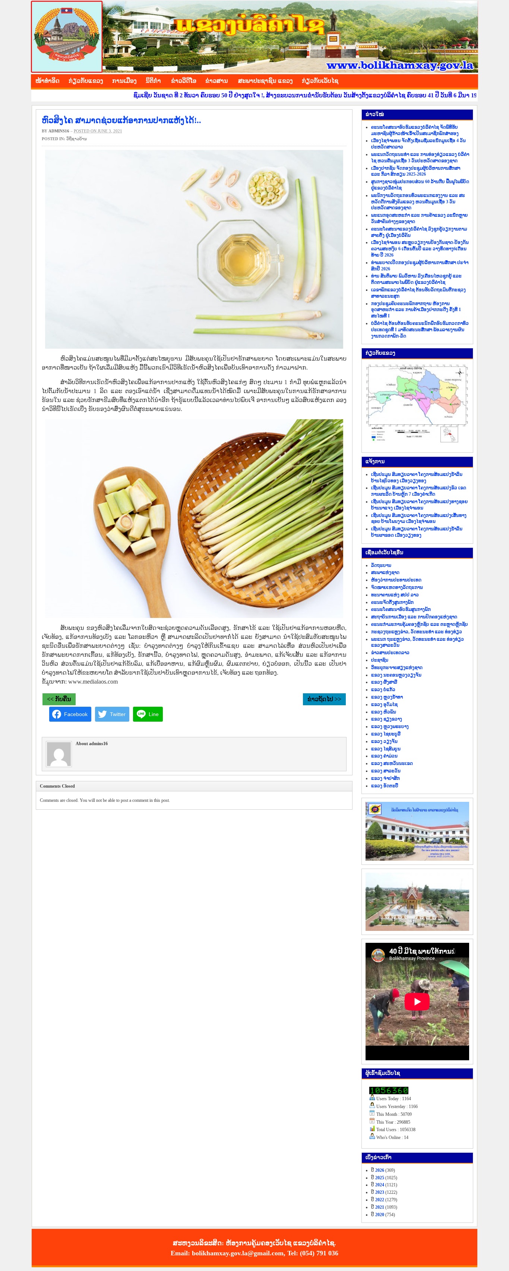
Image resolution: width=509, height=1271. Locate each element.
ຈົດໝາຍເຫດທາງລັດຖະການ (397, 587)
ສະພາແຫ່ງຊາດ (385, 572)
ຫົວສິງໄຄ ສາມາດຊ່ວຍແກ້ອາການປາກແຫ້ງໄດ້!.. (121, 120)
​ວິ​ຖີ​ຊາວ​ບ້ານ (76, 138)
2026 (379, 1170)
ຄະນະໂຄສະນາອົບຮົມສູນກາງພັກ (401, 609)
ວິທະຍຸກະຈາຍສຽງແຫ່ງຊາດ (397, 667)
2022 (379, 1199)
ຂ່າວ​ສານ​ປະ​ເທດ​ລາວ (390, 652)
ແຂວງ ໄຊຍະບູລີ (386, 734)
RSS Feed (470, 80)
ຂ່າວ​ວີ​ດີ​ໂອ (183, 81)
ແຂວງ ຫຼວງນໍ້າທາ (387, 697)
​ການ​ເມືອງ (124, 81)
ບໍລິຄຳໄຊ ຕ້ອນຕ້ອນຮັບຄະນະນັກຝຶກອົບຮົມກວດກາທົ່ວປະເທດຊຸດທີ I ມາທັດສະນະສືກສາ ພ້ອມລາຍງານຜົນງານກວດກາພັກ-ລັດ (420, 330)
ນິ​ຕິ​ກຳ (153, 81)
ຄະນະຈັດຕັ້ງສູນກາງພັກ (392, 602)
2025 (379, 1177)
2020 (379, 1214)
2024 (379, 1184)
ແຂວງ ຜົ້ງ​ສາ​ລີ (384, 682)
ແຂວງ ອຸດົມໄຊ (384, 704)
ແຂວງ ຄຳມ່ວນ (384, 756)
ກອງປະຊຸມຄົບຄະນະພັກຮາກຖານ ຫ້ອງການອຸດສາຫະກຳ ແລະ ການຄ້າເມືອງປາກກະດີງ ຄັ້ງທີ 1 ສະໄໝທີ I (416, 310)
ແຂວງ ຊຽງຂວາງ (386, 719)
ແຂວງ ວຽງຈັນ (384, 741)
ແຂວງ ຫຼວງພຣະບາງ (390, 726)
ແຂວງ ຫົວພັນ (383, 712)
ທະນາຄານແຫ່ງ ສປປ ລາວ (395, 594)
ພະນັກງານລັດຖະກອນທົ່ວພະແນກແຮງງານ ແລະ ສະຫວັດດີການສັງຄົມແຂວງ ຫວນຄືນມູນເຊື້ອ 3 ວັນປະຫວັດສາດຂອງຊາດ (418, 202)
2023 (379, 1192)
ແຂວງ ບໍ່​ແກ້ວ (383, 689)
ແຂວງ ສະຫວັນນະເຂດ (392, 763)
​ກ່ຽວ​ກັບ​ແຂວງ (86, 81)
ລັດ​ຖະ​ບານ (381, 565)
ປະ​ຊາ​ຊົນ (379, 660)
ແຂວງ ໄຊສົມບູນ (386, 748)
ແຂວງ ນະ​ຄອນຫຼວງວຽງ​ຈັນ (396, 675)
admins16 (58, 131)
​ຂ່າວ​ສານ (216, 81)
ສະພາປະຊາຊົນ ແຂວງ (265, 81)
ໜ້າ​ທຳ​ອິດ (47, 81)
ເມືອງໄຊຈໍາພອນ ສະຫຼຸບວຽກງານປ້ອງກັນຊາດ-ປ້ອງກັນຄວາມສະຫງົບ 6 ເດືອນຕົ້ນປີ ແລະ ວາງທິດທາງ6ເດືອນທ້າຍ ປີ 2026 (420, 249)
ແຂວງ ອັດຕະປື (384, 785)
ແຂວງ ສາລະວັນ (386, 770)
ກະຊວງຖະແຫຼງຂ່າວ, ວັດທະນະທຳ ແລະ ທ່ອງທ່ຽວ (416, 631)
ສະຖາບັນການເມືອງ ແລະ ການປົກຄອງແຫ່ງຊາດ (414, 616)
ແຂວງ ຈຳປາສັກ (385, 778)
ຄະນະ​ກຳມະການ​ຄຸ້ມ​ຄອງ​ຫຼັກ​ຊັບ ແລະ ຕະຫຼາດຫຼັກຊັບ (419, 624)
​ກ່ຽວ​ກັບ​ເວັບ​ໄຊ (320, 81)
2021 (379, 1207)
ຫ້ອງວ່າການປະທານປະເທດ (396, 580)
